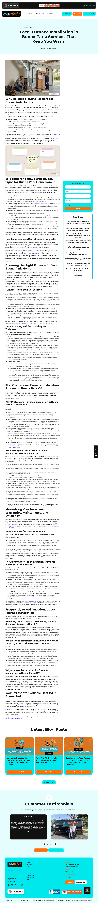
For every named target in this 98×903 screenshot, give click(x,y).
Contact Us (30, 871)
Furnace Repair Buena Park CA (43, 203)
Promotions (30, 875)
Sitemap (90, 900)
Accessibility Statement (81, 900)
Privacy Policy (61, 900)
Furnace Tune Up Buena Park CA (32, 253)
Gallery (29, 873)
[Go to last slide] (44, 844)
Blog (30, 27)
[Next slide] (55, 844)
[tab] (47, 844)
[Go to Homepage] (11, 14)
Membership (31, 877)
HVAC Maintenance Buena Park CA (31, 601)
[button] (31, 14)
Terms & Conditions (77, 205)
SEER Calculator (30, 880)
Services (29, 864)
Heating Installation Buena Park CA (28, 323)
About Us (29, 868)
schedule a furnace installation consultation (29, 136)
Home (25, 27)
